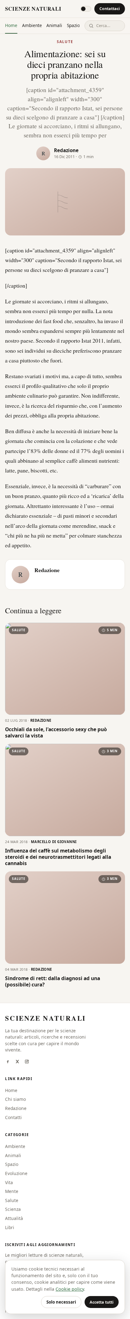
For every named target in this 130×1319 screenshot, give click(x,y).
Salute (65, 41)
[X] (17, 1062)
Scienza (13, 1209)
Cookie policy (70, 1289)
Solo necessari (61, 1302)
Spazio (73, 25)
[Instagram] (26, 1062)
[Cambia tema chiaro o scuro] (85, 9)
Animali (54, 25)
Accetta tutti (102, 1302)
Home (11, 25)
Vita (9, 1182)
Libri (9, 1227)
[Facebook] (7, 1062)
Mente (11, 1191)
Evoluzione (16, 1173)
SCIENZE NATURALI (33, 9)
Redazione (66, 150)
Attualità (14, 1218)
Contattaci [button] (109, 8)
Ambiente (32, 25)
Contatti (13, 1117)
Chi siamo (15, 1099)
